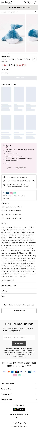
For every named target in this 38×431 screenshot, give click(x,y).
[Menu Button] (2, 2)
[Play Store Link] (18, 411)
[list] (18, 33)
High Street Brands (13, 12)
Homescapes (5, 55)
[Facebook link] (21, 419)
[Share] (34, 12)
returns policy (25, 185)
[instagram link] (16, 419)
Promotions (4, 12)
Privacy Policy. (21, 358)
